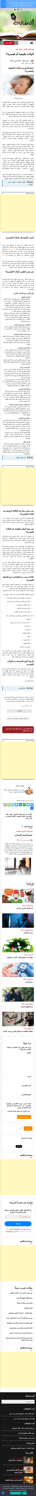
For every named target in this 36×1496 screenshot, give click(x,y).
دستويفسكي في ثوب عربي (16, 1413)
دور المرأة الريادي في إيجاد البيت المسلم (21, 1333)
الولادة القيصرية (10, 816)
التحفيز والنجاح (28, 1308)
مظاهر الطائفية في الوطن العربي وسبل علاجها (18, 1031)
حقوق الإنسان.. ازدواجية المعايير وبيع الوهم (20, 1313)
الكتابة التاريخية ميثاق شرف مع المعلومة (21, 1328)
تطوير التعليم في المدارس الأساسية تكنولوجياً (19, 1323)
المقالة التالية (28, 827)
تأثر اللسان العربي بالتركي (24, 908)
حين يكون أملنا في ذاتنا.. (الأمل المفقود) (21, 1293)
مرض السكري (11, 249)
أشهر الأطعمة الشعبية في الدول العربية (14, 1471)
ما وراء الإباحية (28, 933)
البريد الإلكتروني (26, 1085)
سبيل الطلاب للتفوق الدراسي (24, 1298)
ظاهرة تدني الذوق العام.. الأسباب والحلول (20, 957)
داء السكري (29, 982)
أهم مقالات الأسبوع (28, 49)
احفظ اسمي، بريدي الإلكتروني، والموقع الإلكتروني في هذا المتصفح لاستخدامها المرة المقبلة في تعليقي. (19, 1105)
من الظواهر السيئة (27, 1006)
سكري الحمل (15, 373)
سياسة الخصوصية (15, 1493)
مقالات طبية (18, 49)
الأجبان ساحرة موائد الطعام (14, 1480)
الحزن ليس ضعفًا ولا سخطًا (24, 1303)
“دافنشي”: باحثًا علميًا (16, 1460)
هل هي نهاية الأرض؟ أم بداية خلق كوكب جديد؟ (19, 1318)
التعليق (28, 1053)
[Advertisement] (18, 213)
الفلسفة (18, 831)
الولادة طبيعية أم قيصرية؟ (20, 53)
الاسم (29, 1076)
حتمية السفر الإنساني (23, 835)
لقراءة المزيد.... (15, 5)
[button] (16, 43)
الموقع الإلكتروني (26, 1094)
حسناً (24, 1493)
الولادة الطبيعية (21, 816)
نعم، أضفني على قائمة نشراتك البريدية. (18, 1111)
